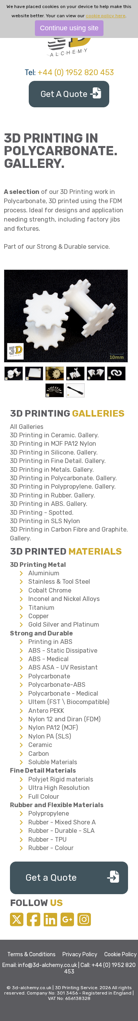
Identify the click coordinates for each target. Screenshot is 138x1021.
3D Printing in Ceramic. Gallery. (54, 435)
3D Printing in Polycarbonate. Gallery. (63, 478)
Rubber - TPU (47, 839)
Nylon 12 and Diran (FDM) (64, 719)
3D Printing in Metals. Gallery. (52, 469)
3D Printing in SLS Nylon (45, 521)
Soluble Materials (52, 762)
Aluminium (43, 573)
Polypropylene (48, 813)
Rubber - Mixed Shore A (62, 822)
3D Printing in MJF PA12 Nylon (53, 443)
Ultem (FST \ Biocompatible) (68, 702)
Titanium (41, 607)
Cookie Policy (120, 954)
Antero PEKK (46, 710)
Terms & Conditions (31, 954)
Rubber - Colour (51, 848)
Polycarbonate (49, 676)
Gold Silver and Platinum (63, 624)
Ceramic (40, 745)
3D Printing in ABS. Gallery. (48, 503)
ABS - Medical (48, 659)
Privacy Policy (79, 954)
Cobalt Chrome (49, 590)
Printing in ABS (50, 641)
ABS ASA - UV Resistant (63, 667)
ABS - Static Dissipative (62, 650)
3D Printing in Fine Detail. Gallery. (58, 461)
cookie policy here (105, 15)
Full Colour (43, 796)
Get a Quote (51, 877)
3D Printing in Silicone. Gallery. (54, 452)
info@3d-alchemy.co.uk (47, 965)
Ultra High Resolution (59, 787)
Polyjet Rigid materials (60, 779)
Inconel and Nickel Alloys (64, 598)
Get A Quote (64, 94)
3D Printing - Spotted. (42, 512)
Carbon (38, 753)
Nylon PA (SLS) (49, 736)
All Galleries (26, 426)
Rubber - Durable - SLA (61, 830)
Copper (38, 616)
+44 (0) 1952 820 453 (76, 72)
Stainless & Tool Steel (59, 581)
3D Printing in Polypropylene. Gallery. (63, 486)
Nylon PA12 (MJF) (53, 727)
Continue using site (69, 28)
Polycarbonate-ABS (56, 684)
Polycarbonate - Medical (63, 693)
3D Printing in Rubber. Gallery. (52, 495)
